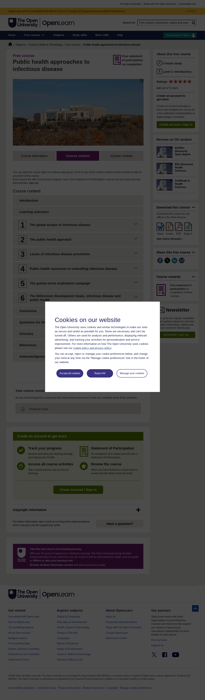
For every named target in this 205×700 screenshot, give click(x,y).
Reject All (99, 373)
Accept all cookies (70, 373)
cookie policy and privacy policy (92, 348)
